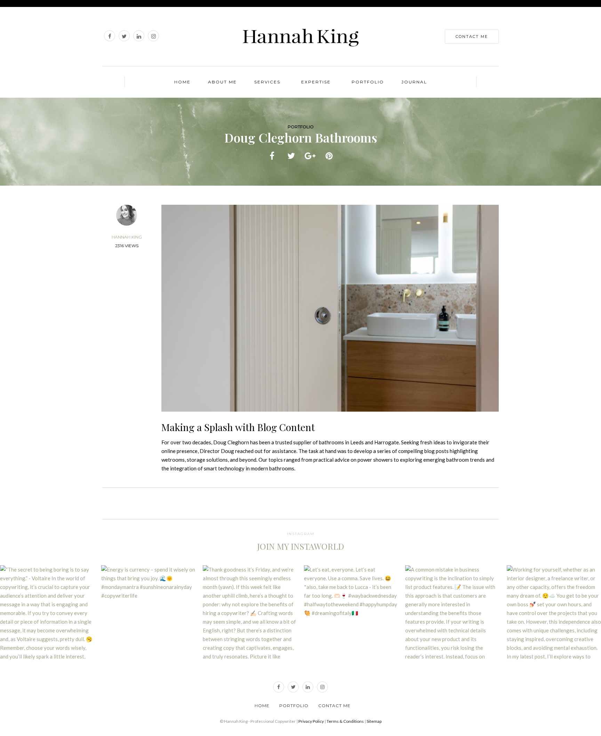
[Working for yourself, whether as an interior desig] (554, 612)
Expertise (316, 81)
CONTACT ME (472, 36)
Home (182, 81)
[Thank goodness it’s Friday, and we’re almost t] (250, 612)
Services (267, 81)
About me (222, 81)
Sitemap (374, 721)
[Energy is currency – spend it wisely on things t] (148, 612)
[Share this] (271, 155)
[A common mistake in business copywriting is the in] (452, 612)
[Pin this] (329, 155)
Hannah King (127, 237)
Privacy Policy (311, 721)
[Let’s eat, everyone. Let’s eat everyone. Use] (351, 612)
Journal (414, 81)
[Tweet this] (290, 155)
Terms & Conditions (345, 721)
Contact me (334, 705)
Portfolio (368, 81)
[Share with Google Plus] (310, 155)
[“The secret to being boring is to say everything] (47, 612)
